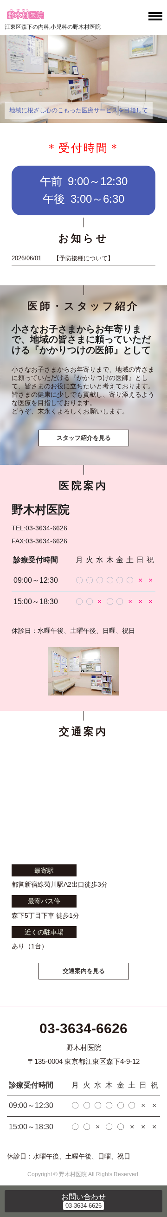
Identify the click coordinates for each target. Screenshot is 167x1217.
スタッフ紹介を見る (84, 437)
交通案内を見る (84, 970)
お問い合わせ (83, 1197)
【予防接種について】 (83, 258)
